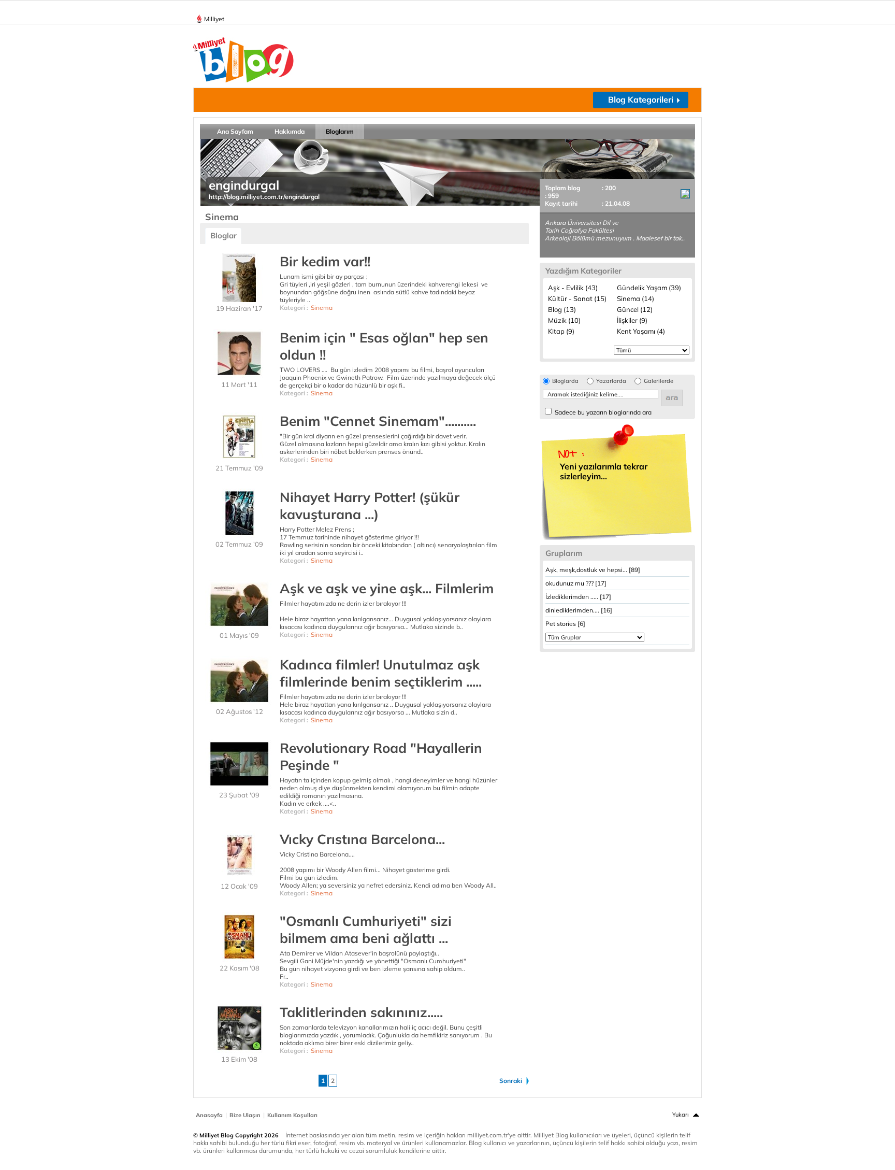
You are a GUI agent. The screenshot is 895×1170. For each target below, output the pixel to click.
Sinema (322, 307)
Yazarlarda (611, 381)
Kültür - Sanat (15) (577, 298)
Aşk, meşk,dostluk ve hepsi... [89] (592, 570)
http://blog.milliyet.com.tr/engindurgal (264, 197)
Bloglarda (565, 381)
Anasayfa (209, 1115)
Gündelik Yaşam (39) (649, 287)
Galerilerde (658, 381)
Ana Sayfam (235, 131)
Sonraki (510, 1081)
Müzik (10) (564, 320)
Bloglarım (340, 131)
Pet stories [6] (565, 623)
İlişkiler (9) (632, 320)
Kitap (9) (561, 331)
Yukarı (680, 1114)
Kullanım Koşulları (292, 1115)
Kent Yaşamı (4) (641, 331)
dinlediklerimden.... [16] (578, 610)
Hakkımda (290, 131)
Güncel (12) (635, 309)
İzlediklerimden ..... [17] (578, 597)
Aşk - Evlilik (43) (573, 287)
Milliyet (214, 19)
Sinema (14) (635, 298)
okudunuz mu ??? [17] (576, 583)
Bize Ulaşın (245, 1115)
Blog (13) (562, 309)
